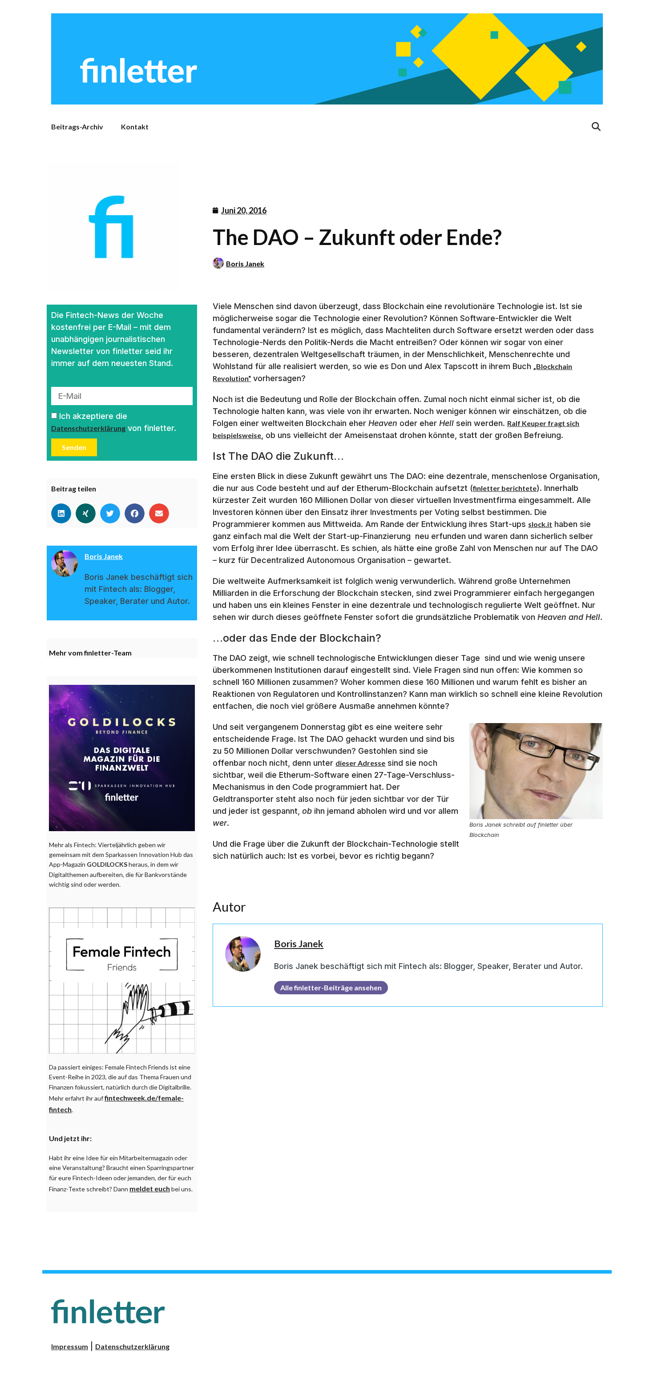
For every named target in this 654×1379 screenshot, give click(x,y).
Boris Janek (245, 263)
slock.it (540, 524)
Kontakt (135, 126)
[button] (61, 513)
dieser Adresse (360, 763)
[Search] (596, 127)
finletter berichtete (505, 488)
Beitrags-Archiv (77, 126)
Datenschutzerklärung (88, 428)
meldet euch (149, 1188)
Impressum (69, 1346)
